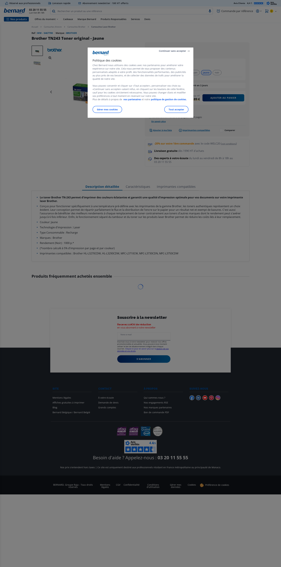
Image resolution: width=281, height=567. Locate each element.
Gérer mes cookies (107, 109)
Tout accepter (176, 109)
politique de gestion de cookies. (169, 99)
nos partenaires (132, 99)
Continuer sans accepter (172, 50)
